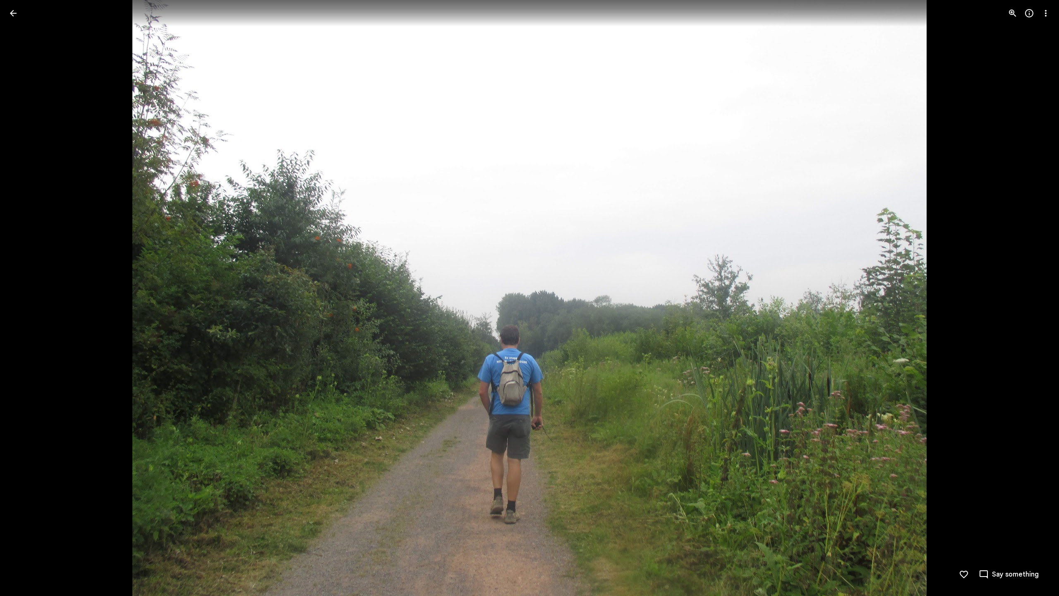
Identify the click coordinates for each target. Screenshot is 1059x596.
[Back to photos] (13, 13)
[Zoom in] (1012, 13)
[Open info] (1029, 13)
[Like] (964, 574)
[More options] (1045, 13)
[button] (23, 298)
